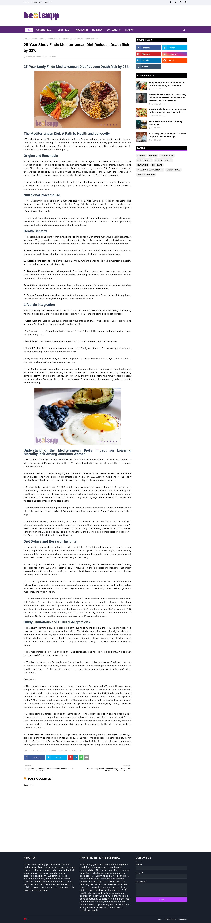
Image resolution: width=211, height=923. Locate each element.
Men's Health (42, 750)
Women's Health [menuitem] (44, 30)
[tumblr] (148, 66)
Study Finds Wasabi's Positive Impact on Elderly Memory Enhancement (167, 84)
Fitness (141, 155)
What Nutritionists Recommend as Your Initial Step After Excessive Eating (168, 110)
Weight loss (62, 750)
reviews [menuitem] (129, 30)
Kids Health (167, 155)
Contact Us (183, 919)
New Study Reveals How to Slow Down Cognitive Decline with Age (167, 135)
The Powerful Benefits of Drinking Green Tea (165, 123)
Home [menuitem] (29, 30)
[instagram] (180, 2)
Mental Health (163, 160)
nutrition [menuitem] (97, 30)
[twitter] (175, 2)
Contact (48, 2)
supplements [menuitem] (114, 30)
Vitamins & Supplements (150, 170)
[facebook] (170, 2)
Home (26, 2)
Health (32, 750)
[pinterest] (185, 2)
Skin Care (157, 165)
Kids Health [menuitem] (82, 30)
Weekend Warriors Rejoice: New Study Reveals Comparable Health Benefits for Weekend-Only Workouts (167, 98)
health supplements (33, 57)
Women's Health (36, 39)
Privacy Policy (36, 2)
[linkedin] (148, 60)
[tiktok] (174, 66)
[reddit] (174, 60)
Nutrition (52, 750)
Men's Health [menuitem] (64, 30)
